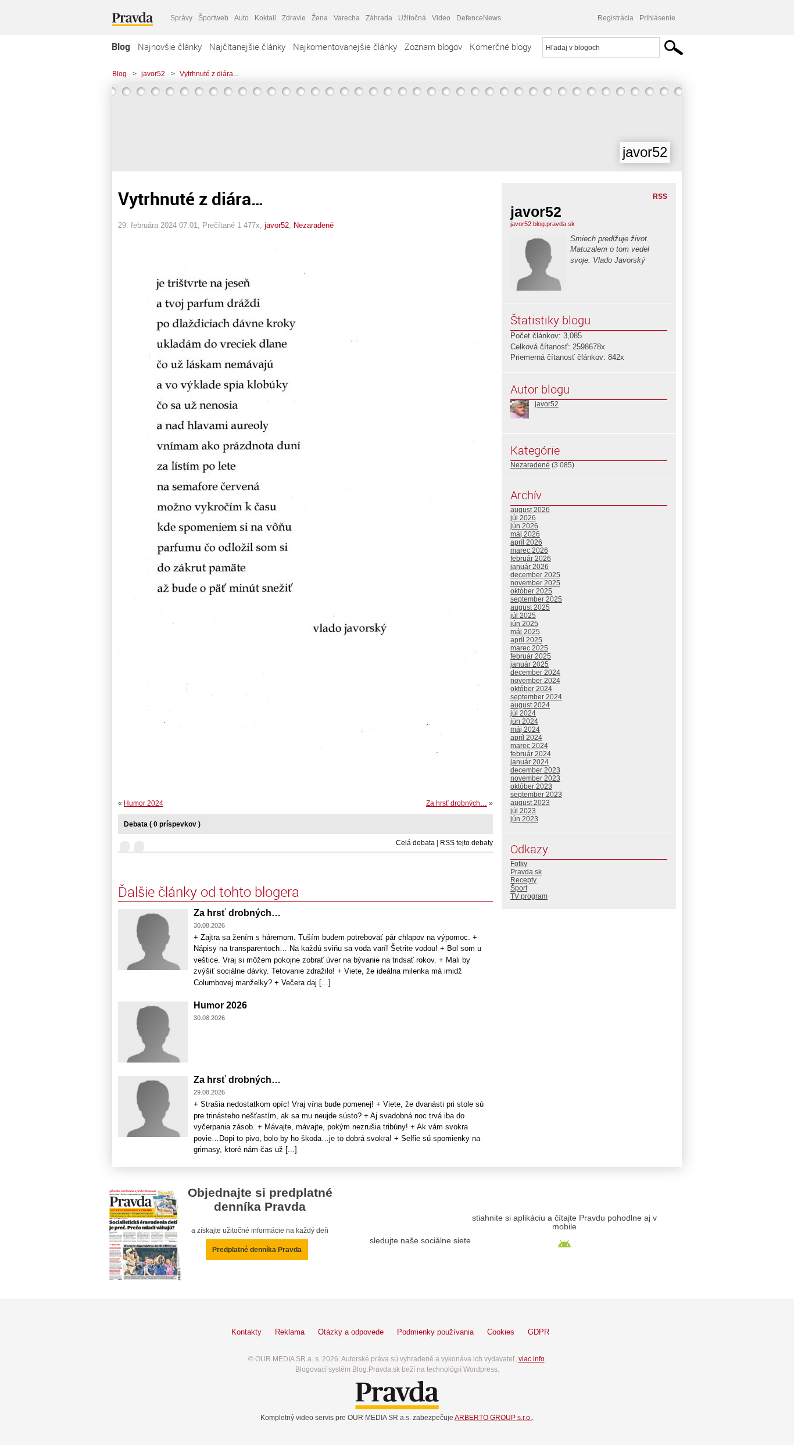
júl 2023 (523, 811)
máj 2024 (525, 729)
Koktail (265, 18)
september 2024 (536, 697)
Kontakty (246, 1332)
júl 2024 (523, 713)
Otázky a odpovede (351, 1332)
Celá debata (415, 843)
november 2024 (535, 681)
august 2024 (530, 705)
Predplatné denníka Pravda (257, 1250)
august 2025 (530, 607)
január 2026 (529, 567)
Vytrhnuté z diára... (209, 74)
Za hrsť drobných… (456, 803)
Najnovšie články (170, 46)
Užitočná (412, 18)
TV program (529, 896)
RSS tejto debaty (466, 843)
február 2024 (530, 754)
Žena (320, 18)
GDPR (538, 1332)
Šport (518, 888)
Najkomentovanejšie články (345, 46)
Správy (181, 18)
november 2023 (535, 778)
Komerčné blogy (500, 46)
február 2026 (530, 559)
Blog (121, 46)
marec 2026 (529, 550)
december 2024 (535, 672)
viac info (531, 1359)
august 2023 (530, 803)
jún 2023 (524, 819)
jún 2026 (524, 526)
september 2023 (536, 795)
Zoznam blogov (433, 46)
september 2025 (536, 599)
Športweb (213, 18)
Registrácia (616, 18)
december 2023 (535, 770)
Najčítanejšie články (247, 46)
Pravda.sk (526, 872)
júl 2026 (523, 518)
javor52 (153, 74)
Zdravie (294, 18)
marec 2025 (529, 648)
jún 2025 (524, 624)
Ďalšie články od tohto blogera (208, 891)
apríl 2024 (526, 738)
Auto (241, 18)
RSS (660, 196)
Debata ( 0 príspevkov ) (162, 824)
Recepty (523, 880)
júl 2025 (523, 615)
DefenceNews (478, 18)
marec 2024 (529, 746)
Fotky (518, 864)
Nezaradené (314, 225)
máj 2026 (525, 534)
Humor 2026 (220, 1005)
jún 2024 (524, 721)
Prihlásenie (657, 18)
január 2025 (529, 664)
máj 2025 (525, 632)
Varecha (347, 18)
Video (441, 18)
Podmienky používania (435, 1332)
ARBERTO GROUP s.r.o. (493, 1418)
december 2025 (535, 575)
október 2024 (531, 689)
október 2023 (531, 786)
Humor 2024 (143, 803)
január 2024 (529, 762)
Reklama (290, 1332)
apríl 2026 (526, 542)
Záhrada (379, 18)
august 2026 (530, 510)
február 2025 (530, 656)
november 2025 (535, 583)
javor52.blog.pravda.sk (542, 223)
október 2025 (531, 591)
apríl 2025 (526, 640)
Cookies (500, 1332)
